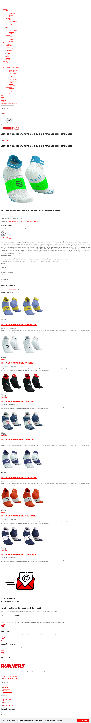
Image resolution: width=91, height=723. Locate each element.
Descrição (5, 237)
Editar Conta (6, 687)
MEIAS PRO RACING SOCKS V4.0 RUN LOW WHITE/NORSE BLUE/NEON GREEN (18, 142)
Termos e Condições (10, 676)
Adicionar (3, 233)
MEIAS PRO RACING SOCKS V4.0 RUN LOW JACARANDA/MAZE (19, 324)
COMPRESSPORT (26, 221)
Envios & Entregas (7, 699)
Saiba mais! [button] (59, 720)
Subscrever (17, 615)
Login (4, 113)
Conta (14, 289)
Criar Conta (6, 112)
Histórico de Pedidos (7, 692)
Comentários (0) (7, 238)
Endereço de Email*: (5, 614)
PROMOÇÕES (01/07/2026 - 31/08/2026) (11, 67)
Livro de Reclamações (8, 705)
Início (4, 138)
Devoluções (5, 700)
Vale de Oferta (6, 689)
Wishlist (2, 234)
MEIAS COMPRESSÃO (34, 221)
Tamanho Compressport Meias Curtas (9, 228)
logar (10, 289)
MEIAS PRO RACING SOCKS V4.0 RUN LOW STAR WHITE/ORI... (19, 478)
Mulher (4, 25)
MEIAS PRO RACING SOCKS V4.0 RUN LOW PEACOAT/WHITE (18, 554)
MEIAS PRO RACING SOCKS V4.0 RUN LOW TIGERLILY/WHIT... (18, 516)
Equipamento (6, 42)
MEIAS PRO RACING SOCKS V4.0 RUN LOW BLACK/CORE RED (18, 401)
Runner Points (6, 702)
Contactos (6, 674)
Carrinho (5, 686)
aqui (34, 647)
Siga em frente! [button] (83, 720)
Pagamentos (6, 704)
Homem (5, 9)
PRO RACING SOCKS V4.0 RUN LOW (15, 221)
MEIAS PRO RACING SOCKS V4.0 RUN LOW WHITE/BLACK (17, 363)
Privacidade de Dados (10, 678)
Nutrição (5, 61)
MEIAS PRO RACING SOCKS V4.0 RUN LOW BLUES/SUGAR (17, 439)
